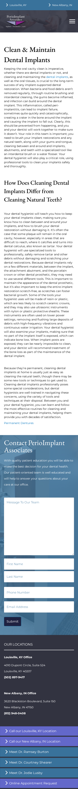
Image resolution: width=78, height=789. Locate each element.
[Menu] (72, 21)
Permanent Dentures (19, 423)
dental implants (57, 77)
